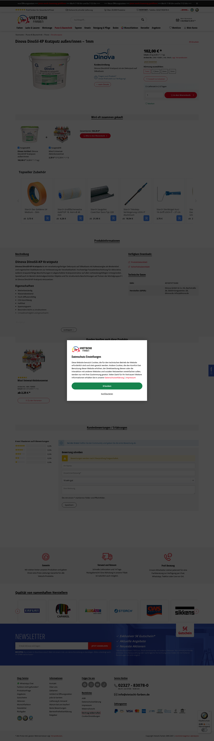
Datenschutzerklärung (114, 377)
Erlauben (107, 386)
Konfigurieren (107, 393)
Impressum (131, 377)
